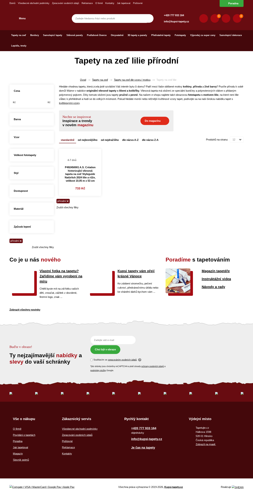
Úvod (83, 79)
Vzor (16, 137)
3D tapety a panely (137, 35)
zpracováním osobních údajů (122, 359)
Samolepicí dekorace (230, 35)
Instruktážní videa (216, 279)
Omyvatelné (117, 35)
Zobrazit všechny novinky (24, 309)
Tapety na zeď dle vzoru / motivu (132, 79)
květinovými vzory (69, 103)
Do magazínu (153, 120)
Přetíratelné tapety (161, 35)
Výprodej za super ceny (202, 35)
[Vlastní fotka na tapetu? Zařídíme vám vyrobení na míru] (21, 292)
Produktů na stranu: (217, 139)
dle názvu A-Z (130, 139)
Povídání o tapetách (24, 435)
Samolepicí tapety (52, 35)
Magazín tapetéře (216, 271)
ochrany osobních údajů (152, 366)
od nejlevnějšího (87, 139)
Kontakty (109, 3)
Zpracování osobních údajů (65, 3)
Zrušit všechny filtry (43, 247)
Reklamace (87, 3)
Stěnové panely (74, 35)
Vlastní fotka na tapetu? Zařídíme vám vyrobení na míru (61, 276)
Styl (16, 172)
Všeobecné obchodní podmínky (33, 3)
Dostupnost (21, 190)
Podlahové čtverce (97, 35)
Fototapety (180, 35)
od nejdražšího (110, 139)
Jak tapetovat (123, 3)
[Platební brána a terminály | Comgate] (44, 487)
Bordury (34, 35)
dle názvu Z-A (150, 139)
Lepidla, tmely (18, 45)
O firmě (99, 3)
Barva (17, 119)
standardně (67, 139)
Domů (12, 3)
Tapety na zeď (18, 35)
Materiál (18, 208)
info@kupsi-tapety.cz (176, 21)
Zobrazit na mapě (206, 444)
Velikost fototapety (25, 155)
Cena (17, 90)
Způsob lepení (22, 226)
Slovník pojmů (21, 459)
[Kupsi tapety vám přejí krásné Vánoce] (99, 292)
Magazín (18, 453)
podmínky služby (98, 370)
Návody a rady (213, 287)
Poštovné (138, 3)
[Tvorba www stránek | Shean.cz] (238, 487)
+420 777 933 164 (174, 15)
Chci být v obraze (105, 349)
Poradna (233, 3)
